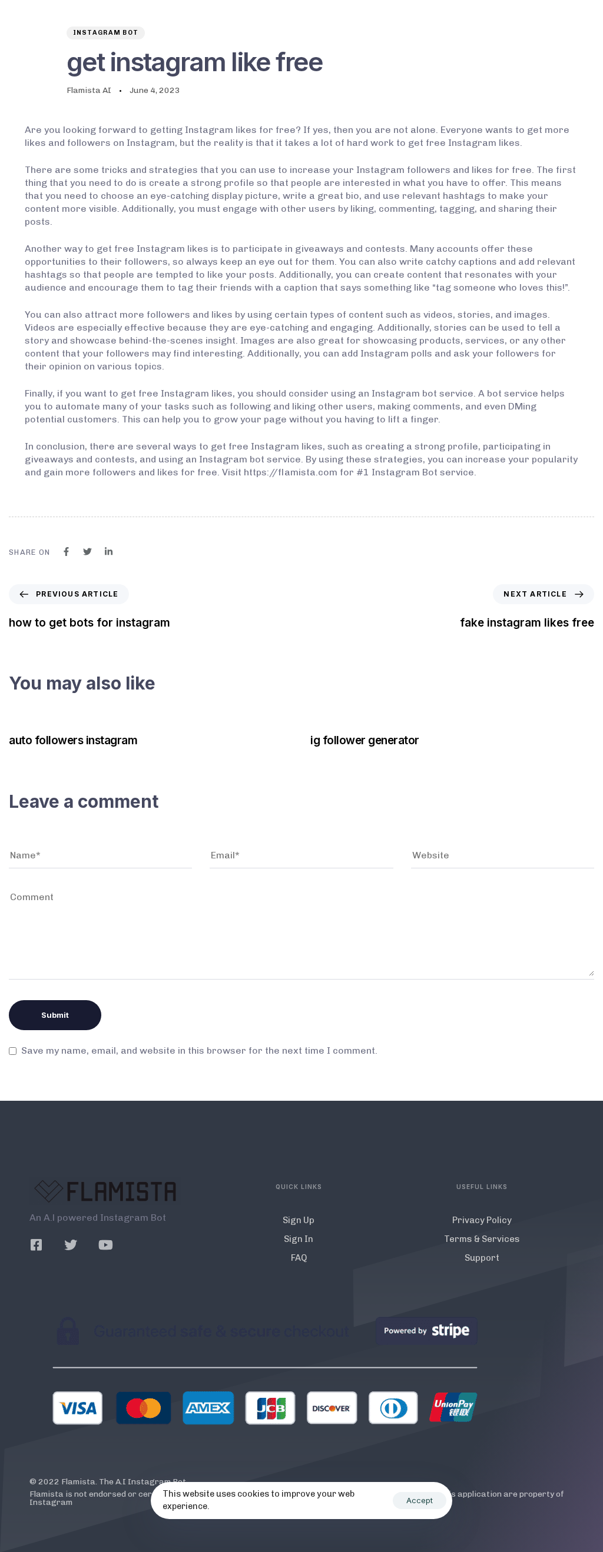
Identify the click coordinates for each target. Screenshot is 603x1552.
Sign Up (298, 1220)
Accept (419, 1500)
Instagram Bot (106, 32)
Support (482, 1258)
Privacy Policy (482, 1220)
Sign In (298, 1239)
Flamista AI (89, 90)
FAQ (299, 1258)
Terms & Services (482, 1239)
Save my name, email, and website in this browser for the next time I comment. (199, 1050)
